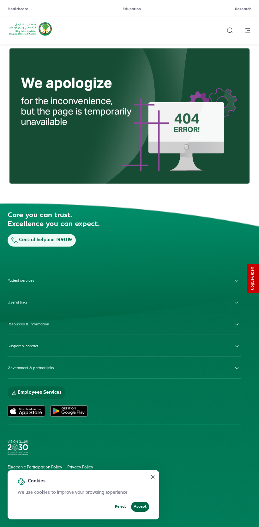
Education (132, 9)
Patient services (21, 281)
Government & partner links (31, 368)
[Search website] (230, 30)
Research (243, 9)
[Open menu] (247, 30)
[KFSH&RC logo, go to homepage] (30, 35)
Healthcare (18, 9)
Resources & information (28, 324)
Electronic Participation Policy (35, 467)
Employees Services (40, 392)
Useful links (17, 302)
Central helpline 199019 (45, 240)
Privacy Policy (80, 467)
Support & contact (23, 346)
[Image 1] (129, 116)
